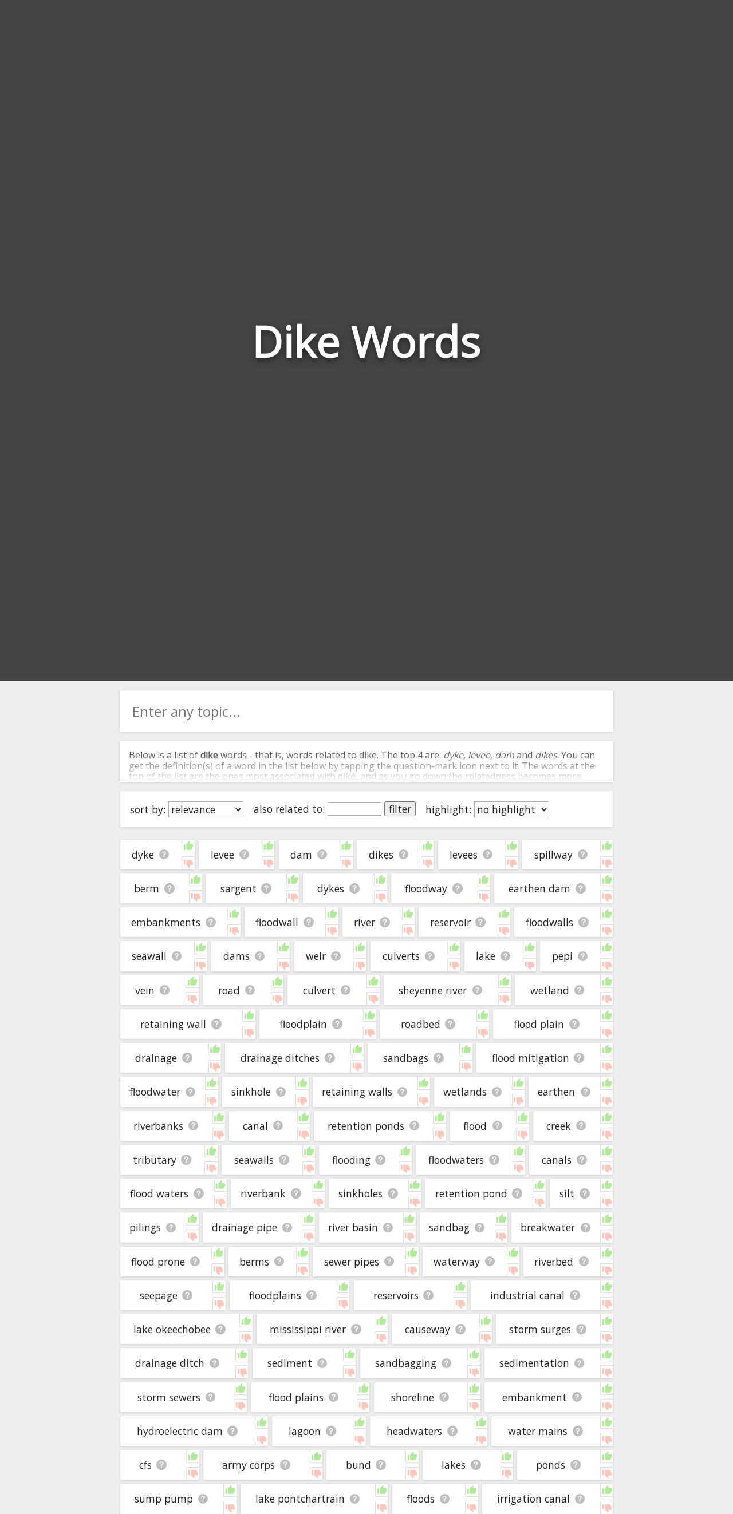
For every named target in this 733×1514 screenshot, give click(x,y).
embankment (534, 1397)
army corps (248, 1465)
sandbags (405, 1058)
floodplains (275, 1295)
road (229, 990)
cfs (145, 1465)
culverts (401, 956)
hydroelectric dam (180, 1431)
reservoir (450, 922)
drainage (156, 1058)
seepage (159, 1295)
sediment (289, 1363)
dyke (143, 854)
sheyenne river (433, 990)
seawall (149, 956)
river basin (353, 1227)
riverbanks (158, 1126)
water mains (538, 1431)
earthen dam (539, 888)
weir (316, 956)
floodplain (303, 1024)
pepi (562, 956)
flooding (351, 1160)
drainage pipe (244, 1227)
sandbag (449, 1227)
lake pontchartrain (300, 1498)
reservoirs (396, 1295)
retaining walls (357, 1091)
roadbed (420, 1024)
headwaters (414, 1431)
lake (485, 956)
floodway (426, 888)
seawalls (254, 1160)
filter (400, 809)
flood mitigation (530, 1058)
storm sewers (168, 1397)
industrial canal (527, 1295)
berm (146, 888)
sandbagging (405, 1363)
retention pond (471, 1193)
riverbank (263, 1193)
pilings (145, 1227)
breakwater (548, 1227)
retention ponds (366, 1126)
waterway (457, 1261)
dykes (330, 888)
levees (464, 854)
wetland (549, 990)
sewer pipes (351, 1261)
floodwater (154, 1091)
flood (475, 1126)
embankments (165, 922)
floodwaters (456, 1160)
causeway (427, 1329)
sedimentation (534, 1363)
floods (421, 1498)
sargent (238, 888)
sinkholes (360, 1193)
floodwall (276, 922)
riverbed (553, 1261)
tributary (154, 1160)
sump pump (164, 1498)
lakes (454, 1465)
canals (557, 1160)
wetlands (465, 1091)
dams (236, 956)
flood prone (158, 1261)
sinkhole (251, 1091)
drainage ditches (280, 1058)
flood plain (539, 1024)
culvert (319, 990)
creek (558, 1126)
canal (255, 1126)
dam (301, 854)
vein (145, 990)
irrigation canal (533, 1498)
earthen (556, 1091)
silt (566, 1193)
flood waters (159, 1193)
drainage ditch (169, 1363)
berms (254, 1261)
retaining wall (173, 1024)
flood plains (296, 1397)
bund (358, 1465)
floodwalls (549, 922)
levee (222, 854)
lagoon (305, 1431)
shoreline (412, 1397)
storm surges (540, 1329)
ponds (550, 1465)
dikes (381, 854)
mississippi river (308, 1329)
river (364, 922)
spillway (553, 854)
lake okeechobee (172, 1329)
